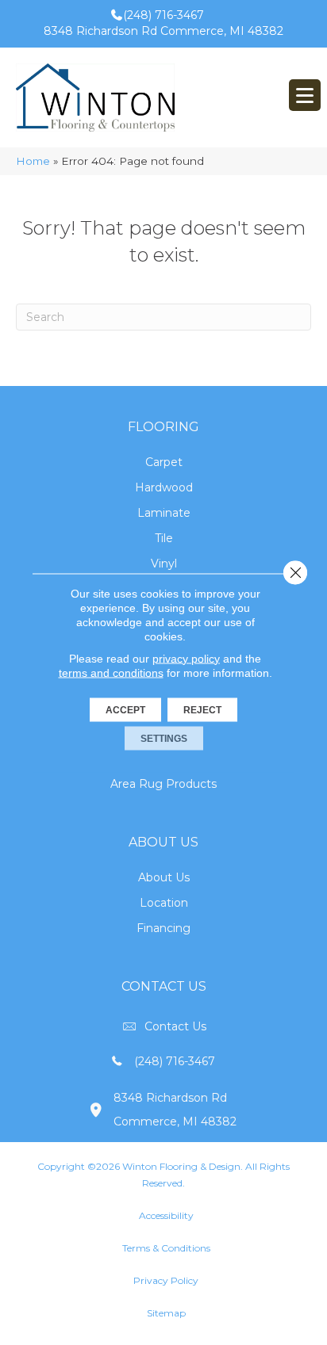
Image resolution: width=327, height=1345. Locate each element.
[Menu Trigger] (305, 95)
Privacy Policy (165, 1280)
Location (164, 903)
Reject (202, 709)
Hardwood (164, 487)
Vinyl (164, 563)
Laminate (163, 513)
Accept (125, 709)
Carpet (164, 462)
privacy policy (186, 657)
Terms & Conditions (166, 1248)
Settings (163, 737)
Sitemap (166, 1313)
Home (33, 161)
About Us (164, 877)
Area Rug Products (163, 784)
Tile (164, 538)
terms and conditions (111, 672)
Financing (163, 928)
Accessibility (166, 1215)
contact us (175, 1026)
